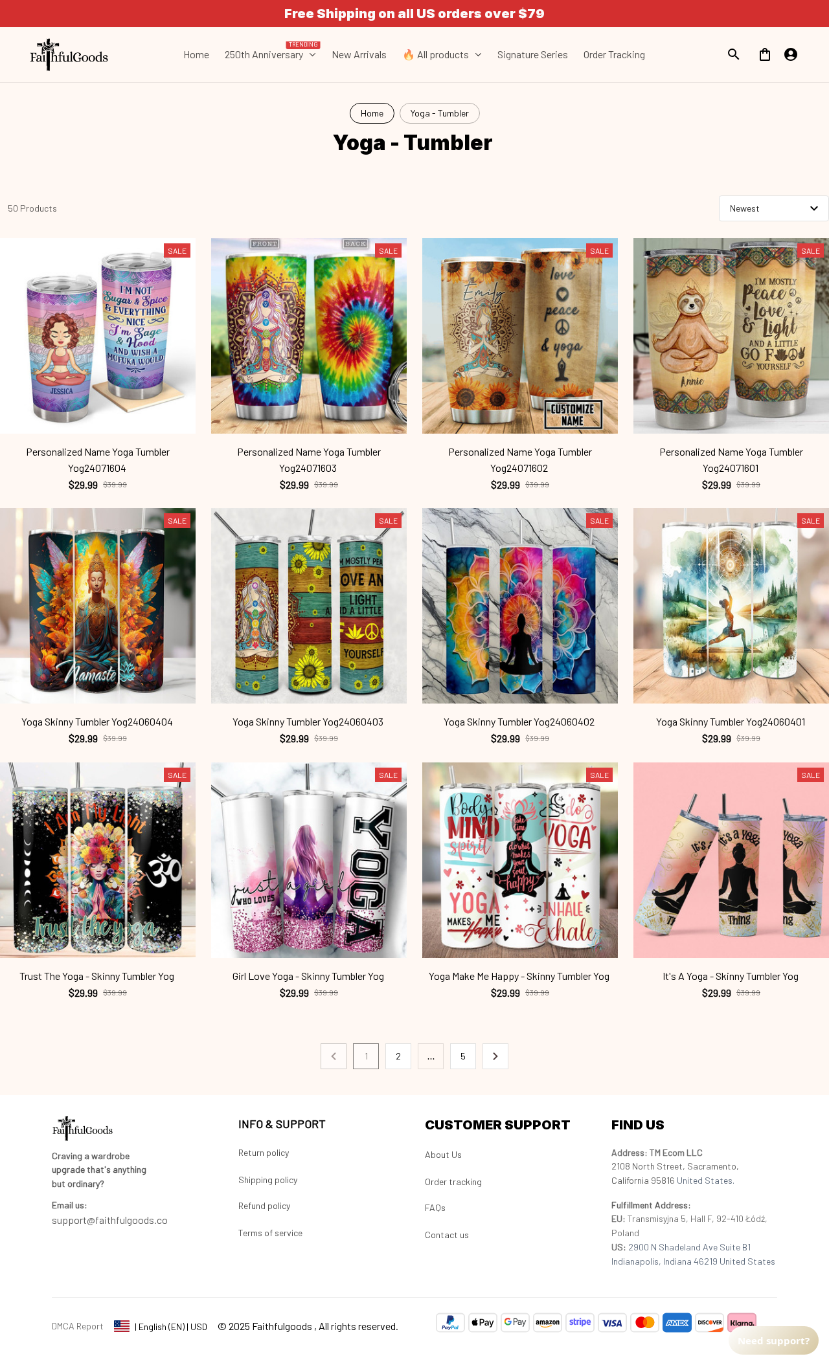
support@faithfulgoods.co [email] (110, 1220)
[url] (69, 1205)
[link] (48, 1327)
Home (372, 112)
